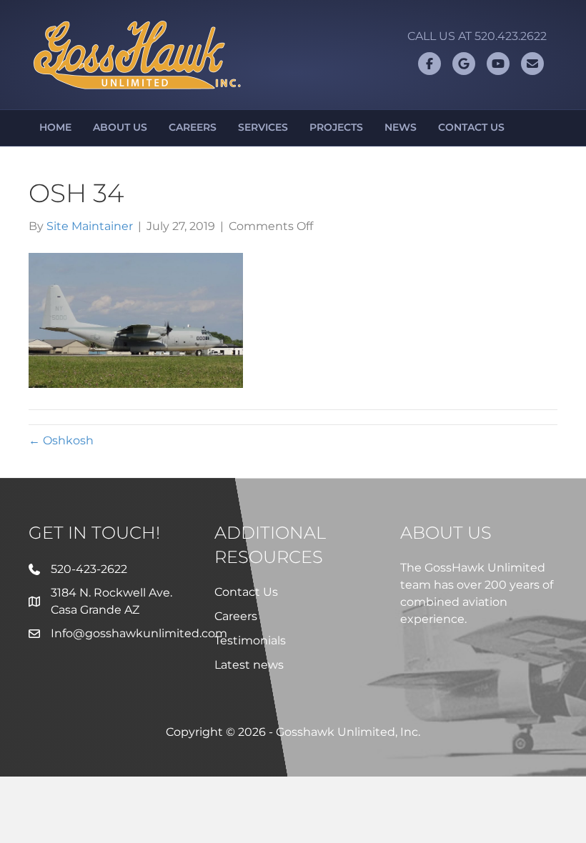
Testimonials (250, 640)
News (400, 127)
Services (263, 127)
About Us (120, 127)
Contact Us (471, 127)
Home (55, 127)
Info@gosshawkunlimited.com (139, 633)
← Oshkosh (61, 440)
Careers (193, 127)
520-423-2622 (89, 569)
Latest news (249, 665)
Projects (336, 127)
